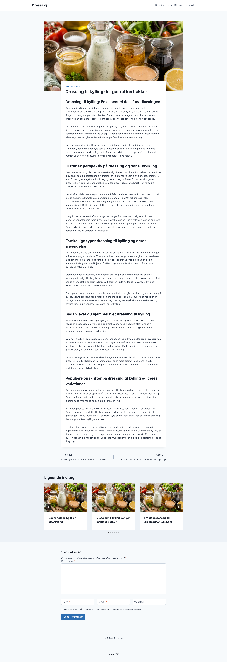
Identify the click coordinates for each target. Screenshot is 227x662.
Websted (139, 602)
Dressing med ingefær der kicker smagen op (142, 457)
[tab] (108, 532)
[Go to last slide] (48, 507)
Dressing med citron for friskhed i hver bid (83, 457)
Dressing (159, 5)
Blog (169, 5)
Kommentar (68, 561)
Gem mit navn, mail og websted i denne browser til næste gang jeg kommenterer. (102, 609)
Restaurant (113, 654)
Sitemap (178, 5)
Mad (68, 86)
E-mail (102, 602)
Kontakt (190, 5)
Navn (66, 602)
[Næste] (178, 507)
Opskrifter (76, 86)
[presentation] (65, 497)
